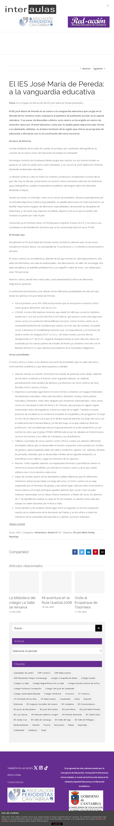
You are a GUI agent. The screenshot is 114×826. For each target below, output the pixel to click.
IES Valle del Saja (63, 719)
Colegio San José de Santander (59, 688)
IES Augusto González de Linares (42, 704)
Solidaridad (19, 730)
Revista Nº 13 (54, 532)
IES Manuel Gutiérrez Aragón (44, 714)
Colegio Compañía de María (64, 678)
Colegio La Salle (21, 683)
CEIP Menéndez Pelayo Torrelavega (30, 678)
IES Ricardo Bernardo (72, 714)
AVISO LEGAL (14, 774)
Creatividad (65, 699)
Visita (43, 730)
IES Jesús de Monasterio (25, 709)
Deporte (87, 699)
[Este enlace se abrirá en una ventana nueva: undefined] (36, 22)
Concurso (69, 693)
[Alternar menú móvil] (108, 5)
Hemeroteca (40, 532)
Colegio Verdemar (52, 693)
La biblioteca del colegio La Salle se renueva (22, 602)
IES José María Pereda (83, 532)
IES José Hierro (69, 709)
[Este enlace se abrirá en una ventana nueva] (86, 804)
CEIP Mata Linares (62, 673)
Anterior (86, 68)
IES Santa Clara (93, 714)
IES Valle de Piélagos (84, 719)
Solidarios (32, 730)
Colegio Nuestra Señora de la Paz (84, 683)
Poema (46, 725)
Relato (71, 725)
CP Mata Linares (48, 699)
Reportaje (14, 536)
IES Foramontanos (86, 704)
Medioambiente (21, 725)
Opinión (36, 725)
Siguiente (98, 68)
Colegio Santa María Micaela (27, 693)
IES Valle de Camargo (41, 719)
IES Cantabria (67, 704)
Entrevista (18, 704)
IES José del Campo (49, 709)
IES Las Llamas (21, 714)
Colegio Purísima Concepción (27, 688)
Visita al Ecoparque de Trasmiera (86, 602)
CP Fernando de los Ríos (25, 699)
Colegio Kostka (88, 678)
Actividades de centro (24, 673)
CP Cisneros (84, 693)
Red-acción (59, 725)
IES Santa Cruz (20, 719)
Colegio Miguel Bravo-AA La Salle (48, 683)
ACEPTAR (57, 824)
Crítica (77, 699)
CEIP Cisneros (44, 673)
